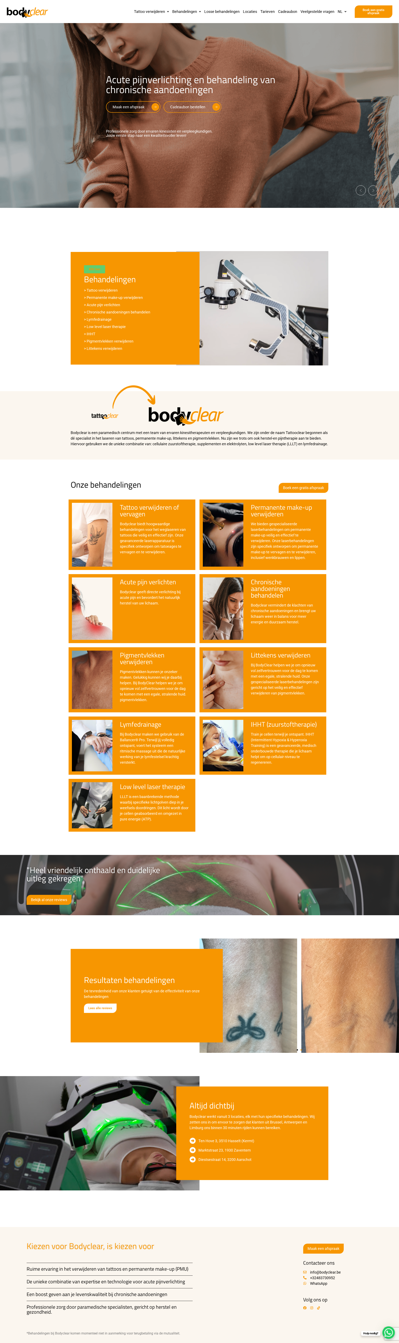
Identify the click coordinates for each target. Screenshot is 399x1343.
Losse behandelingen (222, 11)
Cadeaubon (287, 11)
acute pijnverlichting (164, 1281)
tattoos (113, 1269)
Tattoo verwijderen (149, 11)
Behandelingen (184, 11)
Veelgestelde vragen (317, 11)
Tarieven (267, 11)
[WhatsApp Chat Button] (388, 1332)
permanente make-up (152, 1269)
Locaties (250, 11)
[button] (151, 12)
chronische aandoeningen (140, 1294)
